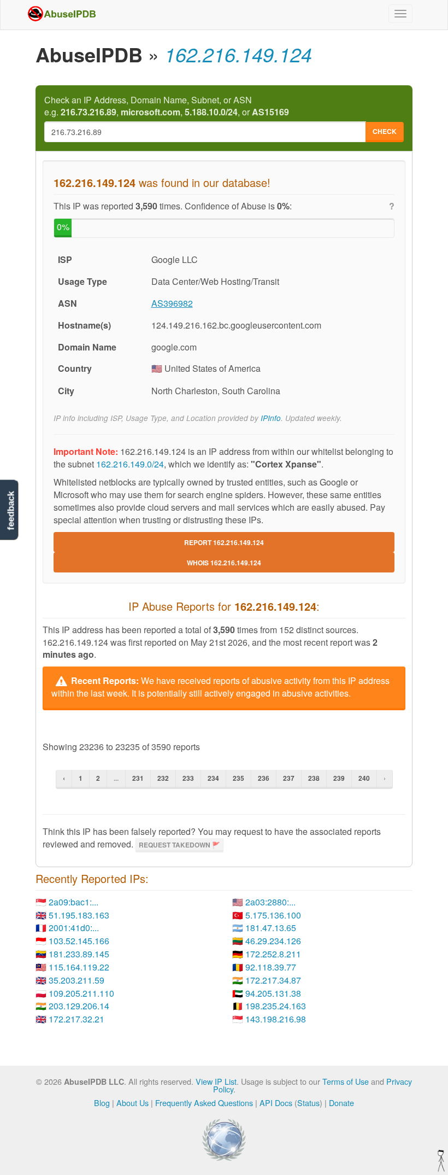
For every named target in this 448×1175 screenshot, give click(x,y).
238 (314, 778)
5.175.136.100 (273, 915)
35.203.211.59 (76, 980)
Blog (102, 1102)
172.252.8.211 (273, 954)
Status (308, 1102)
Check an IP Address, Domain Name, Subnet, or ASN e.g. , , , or (166, 106)
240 (364, 778)
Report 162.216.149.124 (224, 542)
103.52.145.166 (79, 940)
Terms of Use (345, 1081)
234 (213, 778)
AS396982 (172, 303)
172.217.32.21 (76, 1019)
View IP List (216, 1081)
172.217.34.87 (273, 980)
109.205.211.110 (81, 993)
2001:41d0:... (74, 927)
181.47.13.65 (270, 927)
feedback (10, 511)
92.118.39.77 (270, 967)
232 (163, 778)
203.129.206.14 (79, 1005)
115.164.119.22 (79, 967)
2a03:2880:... (270, 902)
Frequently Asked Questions (204, 1102)
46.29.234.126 (273, 940)
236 (263, 778)
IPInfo (271, 418)
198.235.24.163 (275, 1005)
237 (288, 778)
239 (339, 778)
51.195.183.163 (79, 915)
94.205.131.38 (273, 993)
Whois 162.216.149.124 (224, 563)
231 (138, 778)
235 (238, 778)
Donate (341, 1102)
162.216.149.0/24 (130, 464)
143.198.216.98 (275, 1019)
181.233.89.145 (79, 954)
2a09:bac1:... (73, 902)
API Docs (276, 1102)
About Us (132, 1102)
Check (385, 131)
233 (188, 778)
